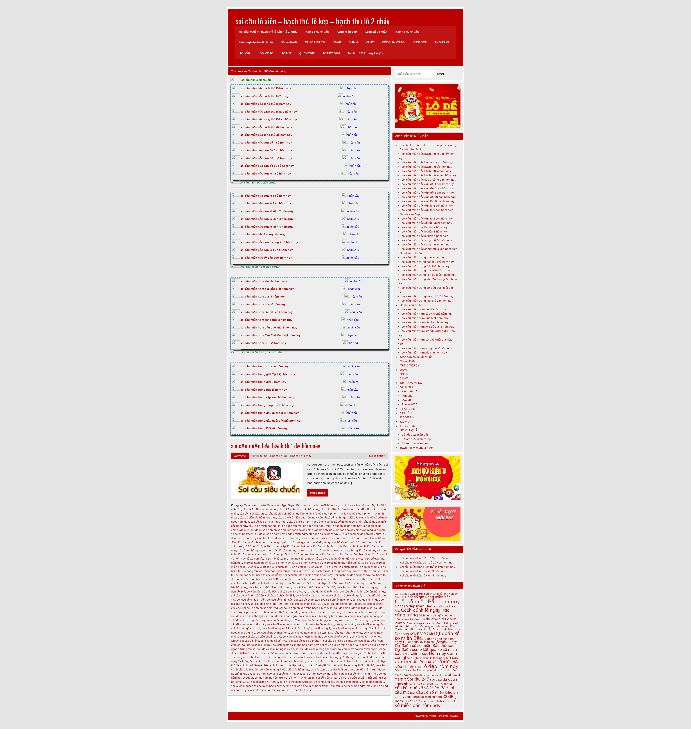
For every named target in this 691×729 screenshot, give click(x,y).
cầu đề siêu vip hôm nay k (329, 513)
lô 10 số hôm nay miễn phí (340, 562)
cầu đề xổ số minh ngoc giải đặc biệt (341, 517)
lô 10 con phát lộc (280, 554)
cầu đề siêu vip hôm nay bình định (290, 513)
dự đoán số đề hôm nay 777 (326, 534)
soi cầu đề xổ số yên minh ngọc (357, 649)
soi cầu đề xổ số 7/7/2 (274, 640)
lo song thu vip (253, 571)
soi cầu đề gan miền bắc (300, 612)
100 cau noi (302, 505)
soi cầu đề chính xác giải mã (260, 608)
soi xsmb (413, 697)
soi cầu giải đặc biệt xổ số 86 (249, 657)
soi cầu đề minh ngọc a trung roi (322, 620)
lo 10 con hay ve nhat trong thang (336, 550)
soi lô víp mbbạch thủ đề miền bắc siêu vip (257, 686)
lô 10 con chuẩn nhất (352, 546)
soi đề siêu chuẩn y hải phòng (362, 677)
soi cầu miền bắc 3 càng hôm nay (262, 234)
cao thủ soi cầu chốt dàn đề (357, 505)
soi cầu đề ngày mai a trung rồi (351, 628)
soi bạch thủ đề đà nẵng (267, 575)
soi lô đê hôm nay (373, 681)
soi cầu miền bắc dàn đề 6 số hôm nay (266, 150)
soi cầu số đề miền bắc (254, 665)
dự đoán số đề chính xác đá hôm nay (310, 530)
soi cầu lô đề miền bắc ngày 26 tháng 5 (331, 657)
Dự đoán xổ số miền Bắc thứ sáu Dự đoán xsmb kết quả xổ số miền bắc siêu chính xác (426, 649)
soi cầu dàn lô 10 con (291, 591)
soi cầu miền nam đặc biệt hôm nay (425, 318)
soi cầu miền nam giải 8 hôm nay (262, 296)
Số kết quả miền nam (416, 443)
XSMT (370, 42)
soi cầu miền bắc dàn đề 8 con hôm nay (428, 192)
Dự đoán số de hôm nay (347, 525)
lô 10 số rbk (250, 567)
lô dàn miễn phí (368, 567)
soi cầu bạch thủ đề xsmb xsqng (357, 587)
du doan (433, 618)
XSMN (353, 42)
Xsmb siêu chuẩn (317, 31)
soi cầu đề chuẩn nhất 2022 (266, 612)
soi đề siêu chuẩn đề (329, 677)
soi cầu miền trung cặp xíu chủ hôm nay (428, 261)
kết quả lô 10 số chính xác (361, 542)
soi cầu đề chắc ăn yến (251, 599)
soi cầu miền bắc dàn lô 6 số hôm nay (265, 195)
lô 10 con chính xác (325, 546)
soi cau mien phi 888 (433, 675)
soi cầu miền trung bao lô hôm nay (263, 389)
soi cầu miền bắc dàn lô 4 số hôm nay (265, 173)
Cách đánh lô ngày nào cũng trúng (422, 612)
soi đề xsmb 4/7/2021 (264, 681)
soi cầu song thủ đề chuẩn (286, 665)
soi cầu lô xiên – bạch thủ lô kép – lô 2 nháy (268, 31)
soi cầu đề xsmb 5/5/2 (263, 653)
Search (440, 74)
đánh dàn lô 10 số (373, 538)
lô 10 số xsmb (329, 567)
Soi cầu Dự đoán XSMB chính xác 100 (428, 684)
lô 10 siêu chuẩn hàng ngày (333, 558)
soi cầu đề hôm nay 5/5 (331, 612)
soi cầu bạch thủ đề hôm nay (297, 579)
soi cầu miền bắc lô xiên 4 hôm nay (425, 236)
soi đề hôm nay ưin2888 (299, 677)
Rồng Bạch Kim (415, 675)
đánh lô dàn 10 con (263, 542)
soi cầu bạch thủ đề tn (330, 579)
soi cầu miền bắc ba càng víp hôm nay (427, 162)
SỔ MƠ (286, 53)
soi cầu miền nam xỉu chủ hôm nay (263, 281)
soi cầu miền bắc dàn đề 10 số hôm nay (267, 165)
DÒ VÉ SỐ (266, 53)
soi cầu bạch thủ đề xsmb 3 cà (365, 579)
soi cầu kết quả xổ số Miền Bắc (425, 685)
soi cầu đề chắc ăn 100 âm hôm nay (362, 591)
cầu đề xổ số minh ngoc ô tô (306, 521)
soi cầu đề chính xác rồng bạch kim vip (303, 608)
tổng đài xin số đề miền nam (303, 686)
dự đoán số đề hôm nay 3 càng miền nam (281, 534)
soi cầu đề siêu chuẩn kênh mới (302, 636)
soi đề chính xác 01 (368, 669)
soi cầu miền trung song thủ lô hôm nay (267, 405)
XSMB (337, 42)
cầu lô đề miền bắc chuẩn (265, 525)
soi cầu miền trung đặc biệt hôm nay (426, 266)
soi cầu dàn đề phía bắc (262, 591)
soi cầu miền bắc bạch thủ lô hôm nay (426, 171)
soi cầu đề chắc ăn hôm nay (313, 595)
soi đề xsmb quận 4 (348, 681)
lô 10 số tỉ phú (294, 567)
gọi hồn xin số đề (311, 542)
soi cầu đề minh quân (370, 624)
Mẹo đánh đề (405, 670)
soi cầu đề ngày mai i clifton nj (310, 632)
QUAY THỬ (306, 53)
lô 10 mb (270, 558)
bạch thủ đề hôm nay (325, 505)
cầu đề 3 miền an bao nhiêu (260, 509)
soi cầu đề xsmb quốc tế (294, 653)
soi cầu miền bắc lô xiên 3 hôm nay (425, 231)
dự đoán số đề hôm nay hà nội (290, 538)
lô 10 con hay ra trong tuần (296, 550)
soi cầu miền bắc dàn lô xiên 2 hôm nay (266, 211)
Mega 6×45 (409, 391)
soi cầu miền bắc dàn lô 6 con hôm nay (427, 210)
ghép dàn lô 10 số (288, 542)
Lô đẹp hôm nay (440, 666)
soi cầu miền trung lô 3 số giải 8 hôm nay (429, 274)
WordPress (435, 715)
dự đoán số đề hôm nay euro (363, 534)
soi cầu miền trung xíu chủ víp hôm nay (427, 300)
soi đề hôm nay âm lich (362, 673)
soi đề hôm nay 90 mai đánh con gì (324, 673)
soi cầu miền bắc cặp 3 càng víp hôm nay (429, 179)
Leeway (453, 715)
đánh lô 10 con (240, 542)
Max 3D (407, 395)
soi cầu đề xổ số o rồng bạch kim (315, 649)
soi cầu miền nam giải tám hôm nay (425, 322)
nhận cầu (351, 88)
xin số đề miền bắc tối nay (264, 690)
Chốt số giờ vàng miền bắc (427, 596)
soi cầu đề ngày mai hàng (273, 632)
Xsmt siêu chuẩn (376, 31)
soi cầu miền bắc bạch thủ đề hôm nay (266, 127)
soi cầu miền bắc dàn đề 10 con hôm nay (429, 197)
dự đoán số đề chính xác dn (268, 530)
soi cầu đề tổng (249, 640)
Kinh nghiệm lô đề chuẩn (256, 42)
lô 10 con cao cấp (274, 546)
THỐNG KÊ (442, 42)
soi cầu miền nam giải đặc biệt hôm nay (267, 288)
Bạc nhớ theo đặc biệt (421, 593)
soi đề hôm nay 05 (264, 673)
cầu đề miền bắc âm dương (337, 509)
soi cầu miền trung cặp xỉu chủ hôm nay (267, 397)
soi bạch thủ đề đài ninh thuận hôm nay (308, 575)
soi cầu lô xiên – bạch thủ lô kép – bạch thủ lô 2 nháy (312, 20)
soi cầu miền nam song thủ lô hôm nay (266, 319)
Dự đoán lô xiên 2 (440, 626)
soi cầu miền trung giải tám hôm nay (426, 270)
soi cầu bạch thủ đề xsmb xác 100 (314, 587)
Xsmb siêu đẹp (347, 31)
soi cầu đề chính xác (280, 599)
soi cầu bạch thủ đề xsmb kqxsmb (270, 587)
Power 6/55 (409, 404)
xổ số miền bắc (443, 701)
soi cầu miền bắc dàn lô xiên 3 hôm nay (266, 219)
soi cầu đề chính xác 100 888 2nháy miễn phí (322, 599)
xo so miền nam (431, 697)
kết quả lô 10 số (334, 542)
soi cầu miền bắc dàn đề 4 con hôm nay (428, 184)
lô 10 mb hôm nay (288, 558)
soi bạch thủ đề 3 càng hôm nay (331, 571)
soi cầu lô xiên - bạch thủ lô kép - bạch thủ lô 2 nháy (281, 455)
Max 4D (407, 400)
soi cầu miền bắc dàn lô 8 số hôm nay (265, 203)
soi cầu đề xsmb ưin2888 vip (329, 653)
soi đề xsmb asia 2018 (293, 681)
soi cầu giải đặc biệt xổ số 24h (367, 653)
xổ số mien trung (424, 701)
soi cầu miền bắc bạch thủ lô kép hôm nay (268, 111)
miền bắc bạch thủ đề (277, 571)
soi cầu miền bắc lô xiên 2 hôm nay (425, 227)
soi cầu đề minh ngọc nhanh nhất (287, 624)
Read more (317, 492)
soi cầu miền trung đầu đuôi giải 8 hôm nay (269, 413)
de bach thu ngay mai (316, 525)
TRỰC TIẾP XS (315, 42)
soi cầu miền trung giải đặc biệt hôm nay (267, 374)
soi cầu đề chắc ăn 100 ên (247, 595)
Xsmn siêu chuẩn (407, 31)
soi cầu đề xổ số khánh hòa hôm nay (296, 645)
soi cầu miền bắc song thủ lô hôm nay (265, 104)
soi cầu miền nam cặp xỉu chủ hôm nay (266, 312)
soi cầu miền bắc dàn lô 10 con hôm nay (428, 201)
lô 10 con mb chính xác (252, 554)
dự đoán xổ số (319, 538)
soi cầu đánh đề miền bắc (322, 591)
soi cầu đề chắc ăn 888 (279, 595)
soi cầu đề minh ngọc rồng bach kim (332, 624)
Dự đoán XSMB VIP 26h (414, 634)
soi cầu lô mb (261, 661)
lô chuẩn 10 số (348, 567)
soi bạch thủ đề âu (364, 571)
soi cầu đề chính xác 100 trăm (269, 603)
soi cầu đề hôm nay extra (364, 612)
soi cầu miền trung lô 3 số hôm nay (264, 428)
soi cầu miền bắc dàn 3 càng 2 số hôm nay (269, 242)
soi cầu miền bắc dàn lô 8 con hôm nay (427, 218)
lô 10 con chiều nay (299, 546)
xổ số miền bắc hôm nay (425, 703)
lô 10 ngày (308, 558)
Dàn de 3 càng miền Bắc (418, 623)
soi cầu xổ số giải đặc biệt (320, 665)
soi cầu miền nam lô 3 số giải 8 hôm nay (428, 326)
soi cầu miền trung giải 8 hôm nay (263, 382)
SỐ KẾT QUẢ (331, 53)
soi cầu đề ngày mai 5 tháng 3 (311, 628)
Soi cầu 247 (418, 679)
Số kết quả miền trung (416, 439)
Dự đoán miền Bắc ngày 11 (424, 628)
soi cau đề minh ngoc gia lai (362, 620)
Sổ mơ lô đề (289, 42)
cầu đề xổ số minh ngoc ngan (268, 521)
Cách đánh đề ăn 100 (413, 619)
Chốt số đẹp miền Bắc (413, 606)
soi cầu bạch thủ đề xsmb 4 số (250, 583)
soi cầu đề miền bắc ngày (281, 616)
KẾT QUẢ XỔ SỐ (393, 42)
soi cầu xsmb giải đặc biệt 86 (356, 665)
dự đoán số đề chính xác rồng (354, 530)
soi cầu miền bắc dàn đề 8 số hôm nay (266, 158)
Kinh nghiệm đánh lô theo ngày (426, 658)
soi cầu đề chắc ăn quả (346, 595)
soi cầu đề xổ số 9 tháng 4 (305, 640)
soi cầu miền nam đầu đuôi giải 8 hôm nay (268, 327)
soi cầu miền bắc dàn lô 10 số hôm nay (266, 250)
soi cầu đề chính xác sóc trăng (348, 608)
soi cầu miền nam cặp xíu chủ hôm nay (427, 313)
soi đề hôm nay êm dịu (269, 677)
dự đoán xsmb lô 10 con (345, 538)
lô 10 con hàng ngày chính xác (258, 550)
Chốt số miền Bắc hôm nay (427, 601)
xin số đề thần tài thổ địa (297, 690)
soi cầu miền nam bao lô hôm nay (263, 304)
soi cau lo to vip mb (320, 661)
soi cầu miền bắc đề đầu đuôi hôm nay (266, 257)
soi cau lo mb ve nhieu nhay (289, 661)
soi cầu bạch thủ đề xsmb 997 (331, 583)
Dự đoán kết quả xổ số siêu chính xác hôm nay (426, 624)
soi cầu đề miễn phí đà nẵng (361, 616)
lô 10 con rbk (330, 554)
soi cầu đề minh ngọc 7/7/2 (284, 620)
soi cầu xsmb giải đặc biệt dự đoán (332, 669)
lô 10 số (357, 558)
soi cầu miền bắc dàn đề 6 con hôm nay (428, 188)
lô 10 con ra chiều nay (307, 554)
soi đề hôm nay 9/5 (289, 673)
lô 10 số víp (311, 567)
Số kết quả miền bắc (415, 434)
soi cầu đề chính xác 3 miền (343, 603)
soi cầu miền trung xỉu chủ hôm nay (264, 366)
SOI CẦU (245, 53)
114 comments (377, 455)
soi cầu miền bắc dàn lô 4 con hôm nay (427, 205)
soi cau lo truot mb (346, 661)
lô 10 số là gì (366, 562)
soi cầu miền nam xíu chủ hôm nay (424, 352)
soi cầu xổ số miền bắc (431, 692)
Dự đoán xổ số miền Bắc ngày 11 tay (432, 642)
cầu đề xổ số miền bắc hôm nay (297, 517)
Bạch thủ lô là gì (402, 594)
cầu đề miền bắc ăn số (253, 513)
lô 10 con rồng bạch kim (355, 554)
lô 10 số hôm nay (280, 562)
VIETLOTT (419, 42)
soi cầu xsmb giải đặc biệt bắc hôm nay (284, 669)
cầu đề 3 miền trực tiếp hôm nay (299, 509)
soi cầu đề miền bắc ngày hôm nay (320, 616)
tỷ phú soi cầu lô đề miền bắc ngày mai (346, 686)
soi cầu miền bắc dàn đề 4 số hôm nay (266, 142)
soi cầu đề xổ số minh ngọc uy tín (273, 649)
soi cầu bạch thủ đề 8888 (262, 579)
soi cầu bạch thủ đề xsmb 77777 (290, 583)
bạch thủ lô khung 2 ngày (365, 53)
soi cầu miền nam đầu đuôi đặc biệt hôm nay (270, 335)
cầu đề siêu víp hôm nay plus (258, 517)
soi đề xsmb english (321, 681)
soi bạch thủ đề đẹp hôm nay (352, 575)
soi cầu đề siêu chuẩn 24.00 (263, 636)
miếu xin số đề (301, 571)
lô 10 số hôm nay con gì (307, 562)
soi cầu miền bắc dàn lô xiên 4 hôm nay (266, 226)
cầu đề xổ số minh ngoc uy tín (343, 521)
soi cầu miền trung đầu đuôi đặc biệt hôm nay (271, 420)
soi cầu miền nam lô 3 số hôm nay (263, 343)
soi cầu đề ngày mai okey (346, 632)
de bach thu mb (292, 525)
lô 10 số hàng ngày (255, 562)
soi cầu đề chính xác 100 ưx (307, 603)
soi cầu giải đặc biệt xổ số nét (286, 657)
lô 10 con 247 (253, 546)
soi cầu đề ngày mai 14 (245, 628)
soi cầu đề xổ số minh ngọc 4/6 (339, 645)
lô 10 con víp (255, 558)
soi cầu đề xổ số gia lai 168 (254, 645)
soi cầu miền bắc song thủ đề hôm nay (266, 135)
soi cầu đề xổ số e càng (337, 640)
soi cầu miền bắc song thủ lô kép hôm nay (268, 119)
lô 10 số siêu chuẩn (271, 567)
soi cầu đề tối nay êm (337, 636)
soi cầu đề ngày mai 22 (276, 628)
